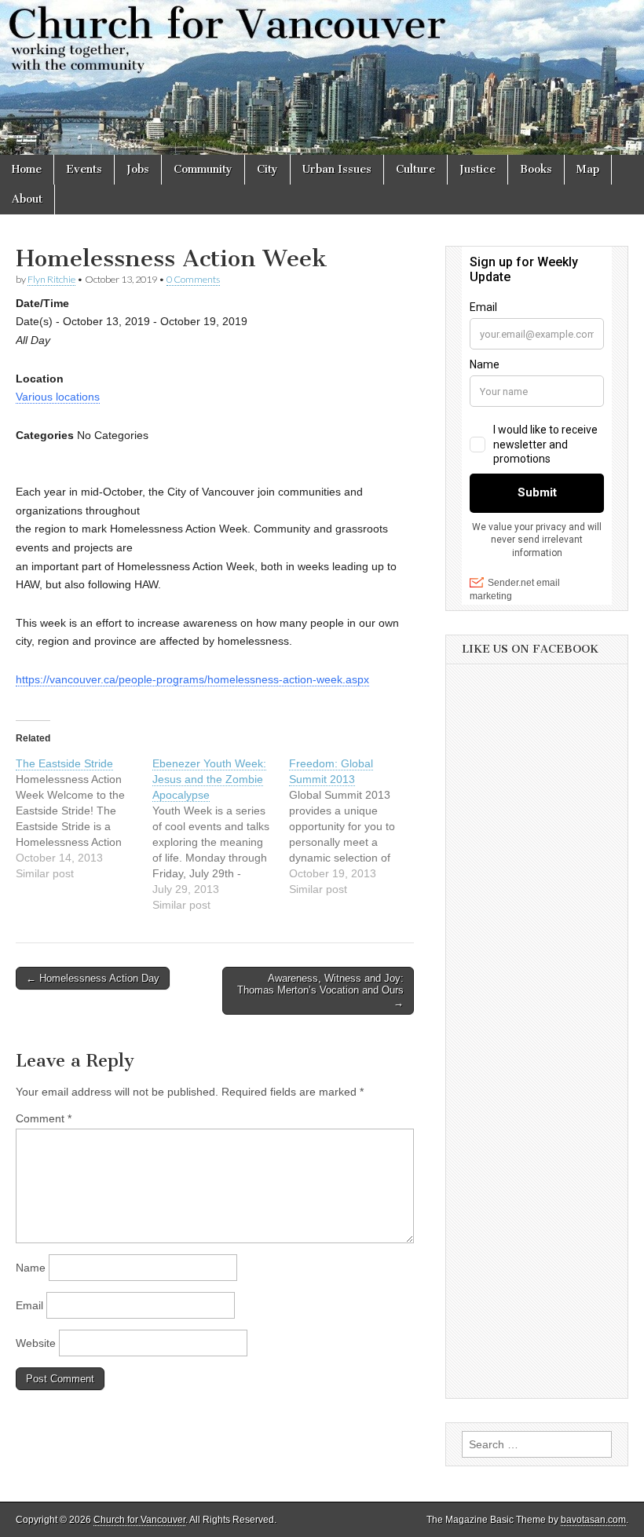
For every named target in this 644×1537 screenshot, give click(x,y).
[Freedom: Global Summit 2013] (357, 826)
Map (587, 169)
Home (27, 169)
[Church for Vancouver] (322, 77)
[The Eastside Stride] (84, 818)
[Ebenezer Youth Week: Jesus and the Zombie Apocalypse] (220, 834)
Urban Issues (336, 169)
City (267, 169)
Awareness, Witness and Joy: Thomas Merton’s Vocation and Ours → (320, 990)
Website (36, 1343)
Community (203, 169)
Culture (415, 169)
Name (31, 1267)
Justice (477, 169)
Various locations (58, 396)
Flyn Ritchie (51, 279)
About (27, 199)
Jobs (137, 169)
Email (29, 1305)
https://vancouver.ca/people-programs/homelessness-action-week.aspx (192, 679)
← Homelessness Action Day (92, 978)
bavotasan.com (593, 1519)
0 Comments (193, 279)
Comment (43, 1118)
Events (84, 169)
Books (536, 169)
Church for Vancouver (139, 1519)
